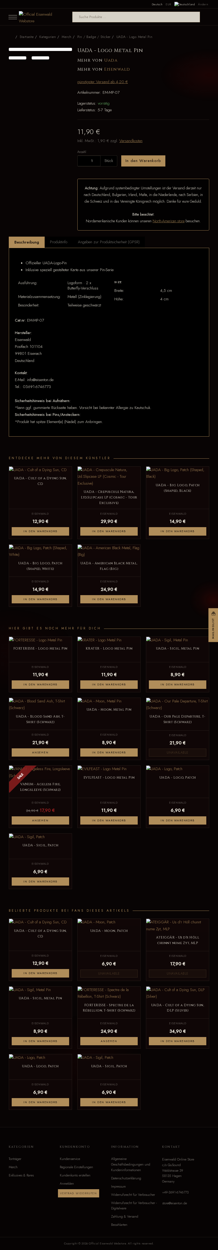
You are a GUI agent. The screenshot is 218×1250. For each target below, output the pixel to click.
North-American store (169, 221)
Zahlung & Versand (124, 1216)
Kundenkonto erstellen (75, 1175)
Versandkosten (130, 141)
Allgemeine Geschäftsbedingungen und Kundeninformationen (130, 1164)
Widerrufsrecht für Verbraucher (133, 1194)
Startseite (26, 37)
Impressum (118, 1186)
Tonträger (15, 1159)
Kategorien (47, 37)
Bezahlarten (119, 1224)
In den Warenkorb (143, 161)
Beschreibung (26, 242)
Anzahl (81, 152)
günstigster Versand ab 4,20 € (102, 82)
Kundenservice (70, 1159)
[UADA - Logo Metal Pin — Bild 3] (40, 57)
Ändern (203, 4)
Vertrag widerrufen (78, 1193)
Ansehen (40, 752)
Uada (111, 60)
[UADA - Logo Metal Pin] (40, 49)
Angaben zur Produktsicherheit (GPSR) (109, 242)
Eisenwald (117, 69)
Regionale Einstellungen (76, 1167)
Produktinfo (58, 242)
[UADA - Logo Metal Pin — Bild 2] (17, 57)
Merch (13, 1167)
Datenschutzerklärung (126, 1178)
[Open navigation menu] (13, 17)
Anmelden (67, 1183)
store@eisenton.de (174, 1203)
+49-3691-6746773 (175, 1192)
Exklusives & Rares (21, 1175)
